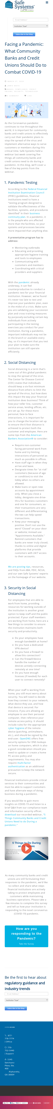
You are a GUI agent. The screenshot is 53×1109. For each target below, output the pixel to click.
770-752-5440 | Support (9, 1050)
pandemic (24, 282)
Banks (10, 89)
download (10, 814)
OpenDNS (25, 738)
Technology (31, 91)
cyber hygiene (16, 728)
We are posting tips (19, 566)
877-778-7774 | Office (9, 1038)
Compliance (21, 89)
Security (19, 91)
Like (29, 96)
